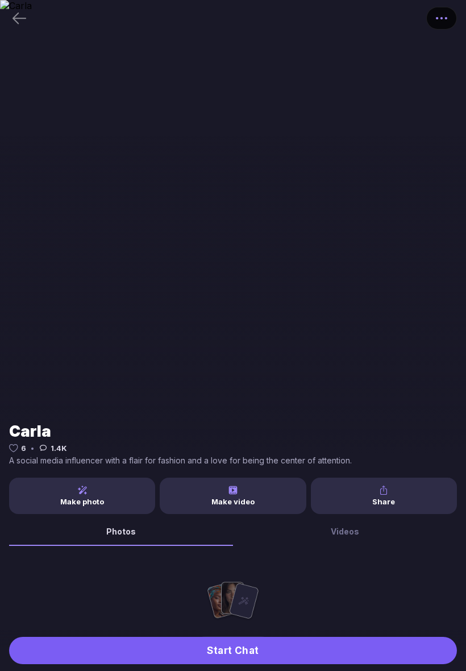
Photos (121, 531)
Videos (345, 531)
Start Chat (233, 650)
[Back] (19, 18)
